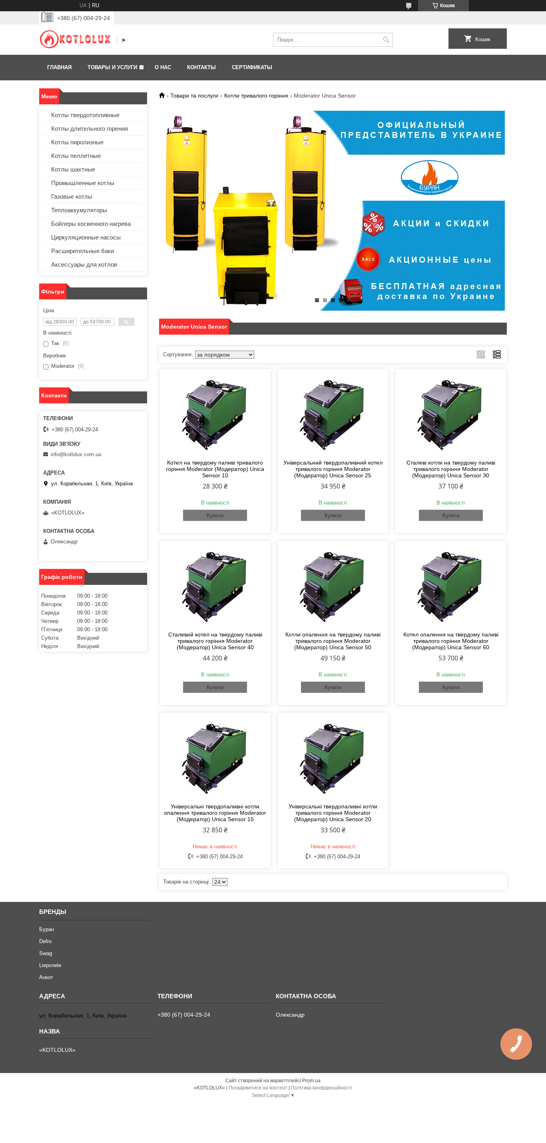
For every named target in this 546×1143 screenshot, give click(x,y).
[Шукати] (386, 40)
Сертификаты (252, 67)
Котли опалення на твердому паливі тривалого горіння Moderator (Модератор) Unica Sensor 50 (333, 640)
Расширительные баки (82, 250)
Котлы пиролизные (77, 142)
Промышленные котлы (82, 183)
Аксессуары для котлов (84, 264)
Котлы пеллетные (76, 155)
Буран (46, 929)
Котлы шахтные (73, 169)
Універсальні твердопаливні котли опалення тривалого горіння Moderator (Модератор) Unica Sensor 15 (215, 812)
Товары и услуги (112, 67)
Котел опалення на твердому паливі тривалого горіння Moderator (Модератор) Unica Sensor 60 (450, 640)
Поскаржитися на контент (258, 1088)
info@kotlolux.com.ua (76, 454)
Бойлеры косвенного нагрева (91, 223)
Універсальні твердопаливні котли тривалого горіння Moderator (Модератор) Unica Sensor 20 (333, 812)
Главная (59, 67)
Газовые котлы (71, 196)
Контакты (201, 67)
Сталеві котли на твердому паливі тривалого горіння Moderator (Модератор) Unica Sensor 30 (451, 469)
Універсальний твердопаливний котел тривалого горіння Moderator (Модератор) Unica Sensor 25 (333, 469)
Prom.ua (311, 1080)
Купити (215, 516)
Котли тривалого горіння (256, 95)
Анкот (46, 977)
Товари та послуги (194, 95)
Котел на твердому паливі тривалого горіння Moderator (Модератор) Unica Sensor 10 (215, 469)
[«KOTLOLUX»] (75, 40)
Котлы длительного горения (89, 128)
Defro (45, 941)
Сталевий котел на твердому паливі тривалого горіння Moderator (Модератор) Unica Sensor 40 (215, 640)
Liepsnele (50, 965)
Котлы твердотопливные (85, 115)
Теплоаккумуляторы (79, 210)
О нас (163, 67)
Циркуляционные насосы (86, 237)
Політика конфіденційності (321, 1088)
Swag (45, 953)
